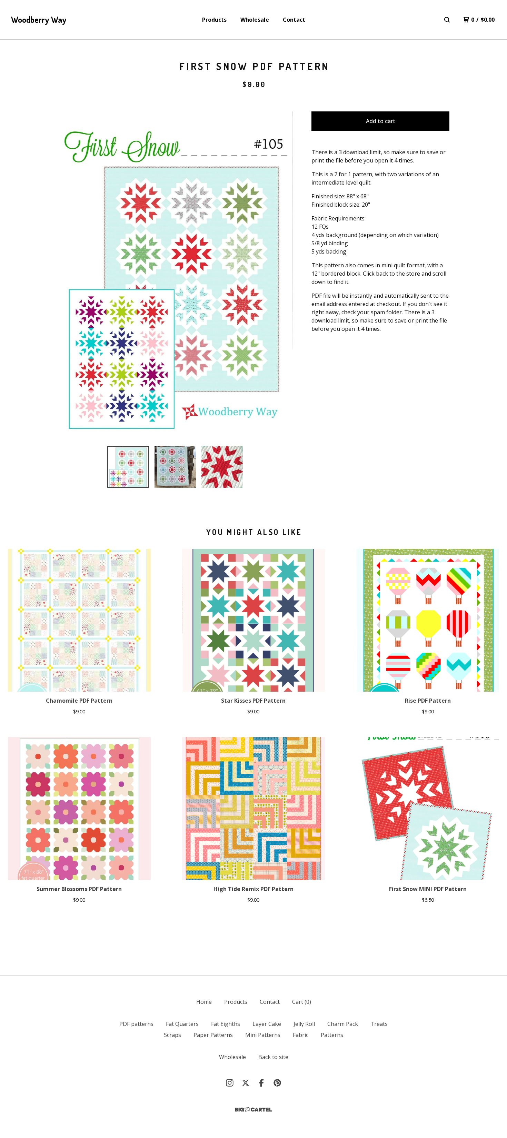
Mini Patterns (262, 1035)
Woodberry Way (39, 19)
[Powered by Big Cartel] (253, 1110)
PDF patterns (136, 1024)
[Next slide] (283, 276)
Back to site (273, 1057)
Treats (379, 1024)
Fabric (300, 1035)
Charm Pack (342, 1024)
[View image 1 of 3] (128, 466)
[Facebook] (261, 1083)
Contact (294, 19)
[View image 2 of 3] (175, 466)
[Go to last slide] (67, 276)
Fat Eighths (225, 1024)
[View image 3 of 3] (222, 466)
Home (204, 1002)
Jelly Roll (304, 1024)
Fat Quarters (182, 1024)
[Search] (447, 19)
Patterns (332, 1035)
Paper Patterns (213, 1035)
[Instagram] (230, 1083)
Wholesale (254, 19)
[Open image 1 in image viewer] (175, 276)
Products (214, 19)
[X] (245, 1083)
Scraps (172, 1035)
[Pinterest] (277, 1083)
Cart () (301, 1002)
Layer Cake (266, 1024)
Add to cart (380, 121)
